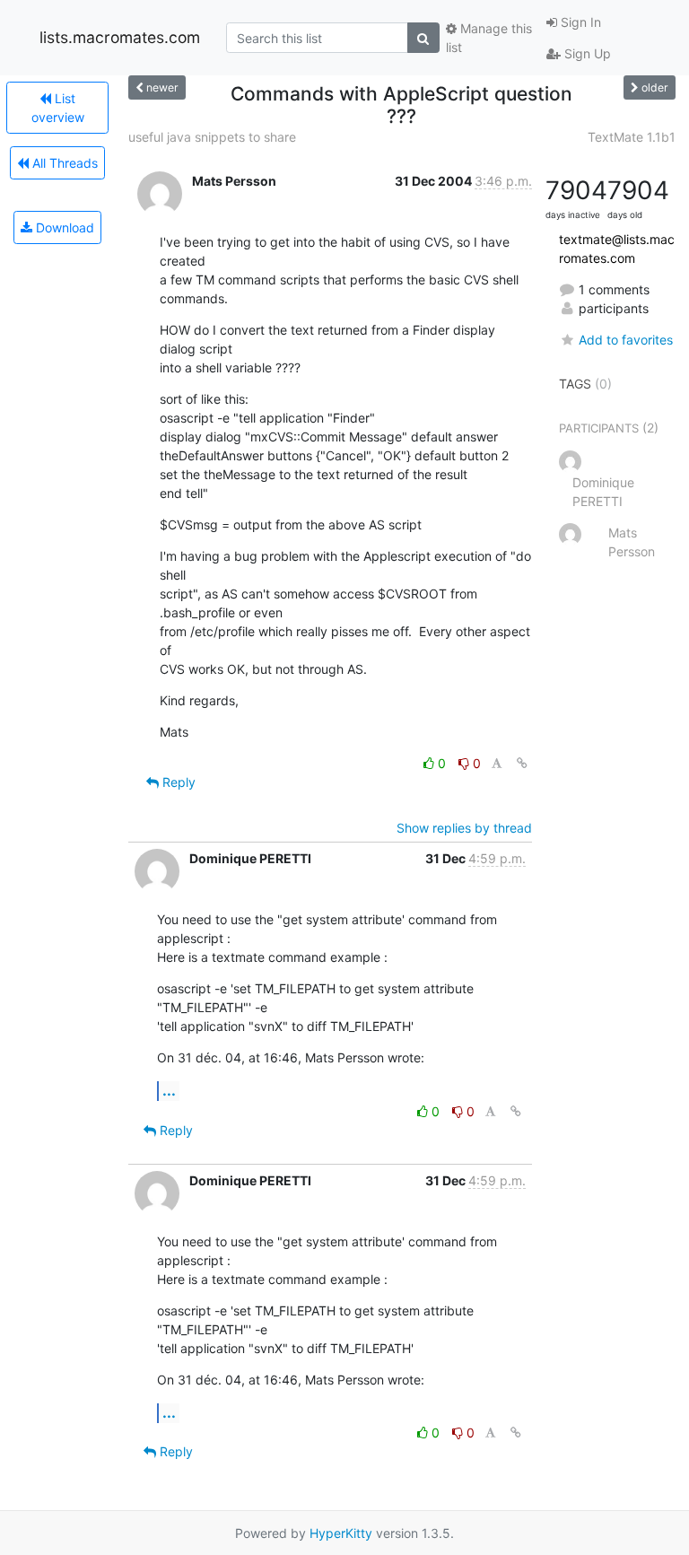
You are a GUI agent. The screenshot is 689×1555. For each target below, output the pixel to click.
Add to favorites (626, 339)
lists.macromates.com (119, 37)
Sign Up (586, 53)
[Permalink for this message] (522, 763)
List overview (57, 108)
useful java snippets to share (212, 136)
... (169, 1090)
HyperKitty (341, 1533)
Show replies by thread (464, 827)
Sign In (579, 22)
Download (63, 227)
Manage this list (489, 38)
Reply (177, 782)
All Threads (63, 162)
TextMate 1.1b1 (632, 136)
